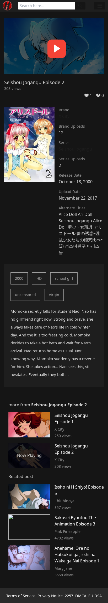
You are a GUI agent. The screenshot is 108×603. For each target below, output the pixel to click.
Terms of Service (20, 595)
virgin (54, 294)
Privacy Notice (50, 595)
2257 (69, 595)
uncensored (25, 294)
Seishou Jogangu (75, 149)
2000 (19, 278)
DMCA (80, 595)
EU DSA (95, 595)
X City (64, 116)
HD (39, 278)
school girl (64, 278)
